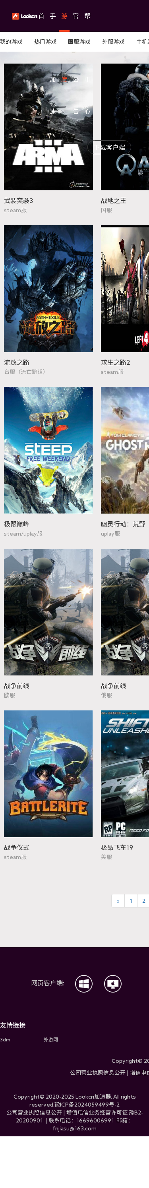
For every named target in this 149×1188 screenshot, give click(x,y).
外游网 (51, 1039)
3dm (5, 1039)
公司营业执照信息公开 (98, 1073)
